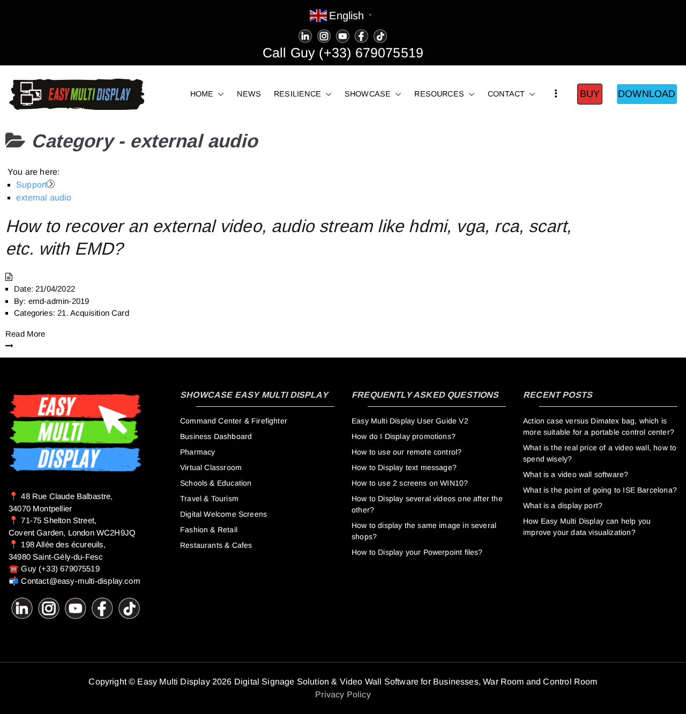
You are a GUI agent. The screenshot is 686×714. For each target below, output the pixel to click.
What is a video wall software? (575, 474)
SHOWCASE (368, 94)
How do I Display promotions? (404, 436)
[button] (218, 94)
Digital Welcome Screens (223, 514)
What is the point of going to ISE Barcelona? (600, 490)
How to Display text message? (404, 467)
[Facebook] (361, 35)
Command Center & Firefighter (233, 420)
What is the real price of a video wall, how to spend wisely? (599, 453)
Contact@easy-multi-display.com (80, 580)
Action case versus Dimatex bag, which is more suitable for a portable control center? (598, 426)
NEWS (249, 94)
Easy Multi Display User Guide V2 (410, 420)
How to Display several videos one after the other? (427, 504)
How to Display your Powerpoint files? (417, 552)
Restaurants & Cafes (216, 545)
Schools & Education (215, 483)
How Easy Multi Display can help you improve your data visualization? (587, 527)
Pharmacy (197, 452)
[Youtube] (342, 35)
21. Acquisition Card (93, 312)
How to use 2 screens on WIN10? (410, 483)
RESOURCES (439, 94)
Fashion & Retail (208, 529)
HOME (202, 94)
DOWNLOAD (646, 93)
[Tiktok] (380, 35)
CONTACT (506, 94)
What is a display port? (562, 505)
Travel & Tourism (209, 498)
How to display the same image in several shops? (424, 531)
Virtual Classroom (211, 467)
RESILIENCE (297, 94)
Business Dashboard (216, 436)
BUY (590, 93)
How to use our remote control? (406, 452)
